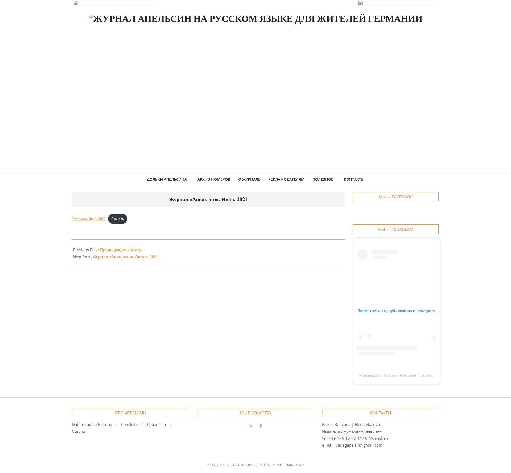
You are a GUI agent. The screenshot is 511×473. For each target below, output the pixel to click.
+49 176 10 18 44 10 (348, 438)
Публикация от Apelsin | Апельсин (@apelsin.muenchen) (406, 375)
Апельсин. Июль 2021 (89, 218)
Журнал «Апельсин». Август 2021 (126, 256)
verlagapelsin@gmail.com (359, 445)
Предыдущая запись (121, 249)
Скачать (117, 218)
